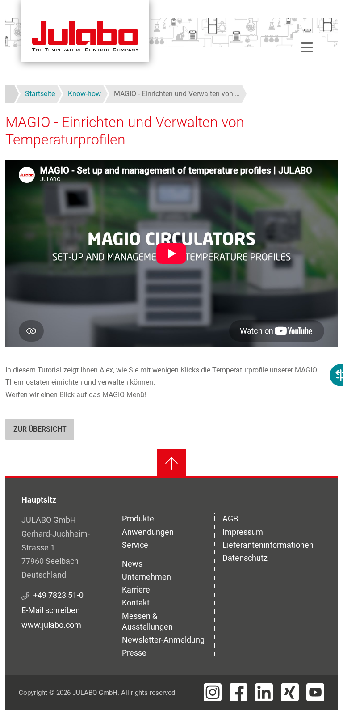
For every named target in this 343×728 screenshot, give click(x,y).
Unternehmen (146, 576)
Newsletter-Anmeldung (163, 639)
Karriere (136, 589)
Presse (134, 652)
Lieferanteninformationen (268, 545)
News (132, 563)
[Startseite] (85, 31)
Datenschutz (245, 558)
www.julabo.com (51, 625)
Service (135, 545)
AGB (230, 518)
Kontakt (136, 602)
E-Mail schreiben (50, 610)
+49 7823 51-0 (58, 595)
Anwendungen (148, 532)
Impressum (242, 532)
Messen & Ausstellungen (147, 621)
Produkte (138, 518)
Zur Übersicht (40, 429)
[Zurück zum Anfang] (171, 463)
